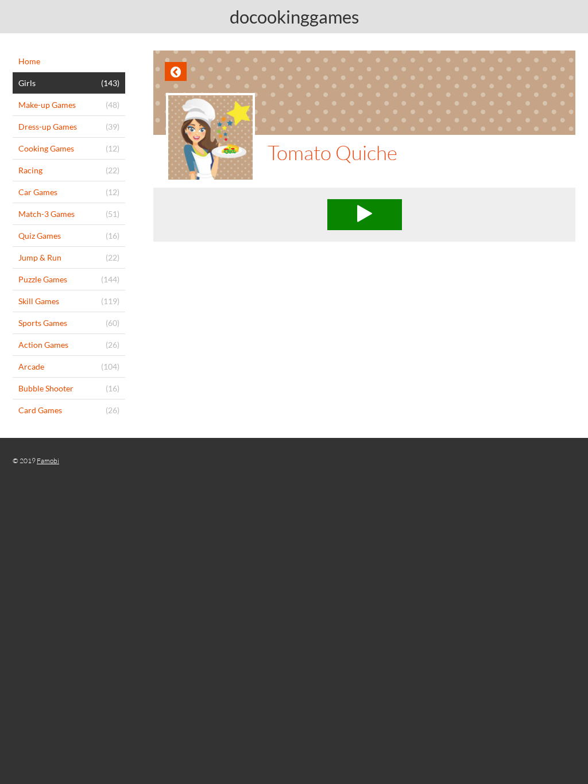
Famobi (48, 460)
